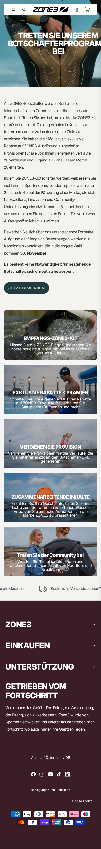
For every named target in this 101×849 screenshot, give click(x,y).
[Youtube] (50, 774)
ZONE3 (87, 801)
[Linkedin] (68, 774)
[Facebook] (33, 774)
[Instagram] (42, 774)
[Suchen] (24, 9)
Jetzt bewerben (26, 288)
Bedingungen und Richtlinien (50, 790)
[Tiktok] (59, 774)
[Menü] (13, 9)
